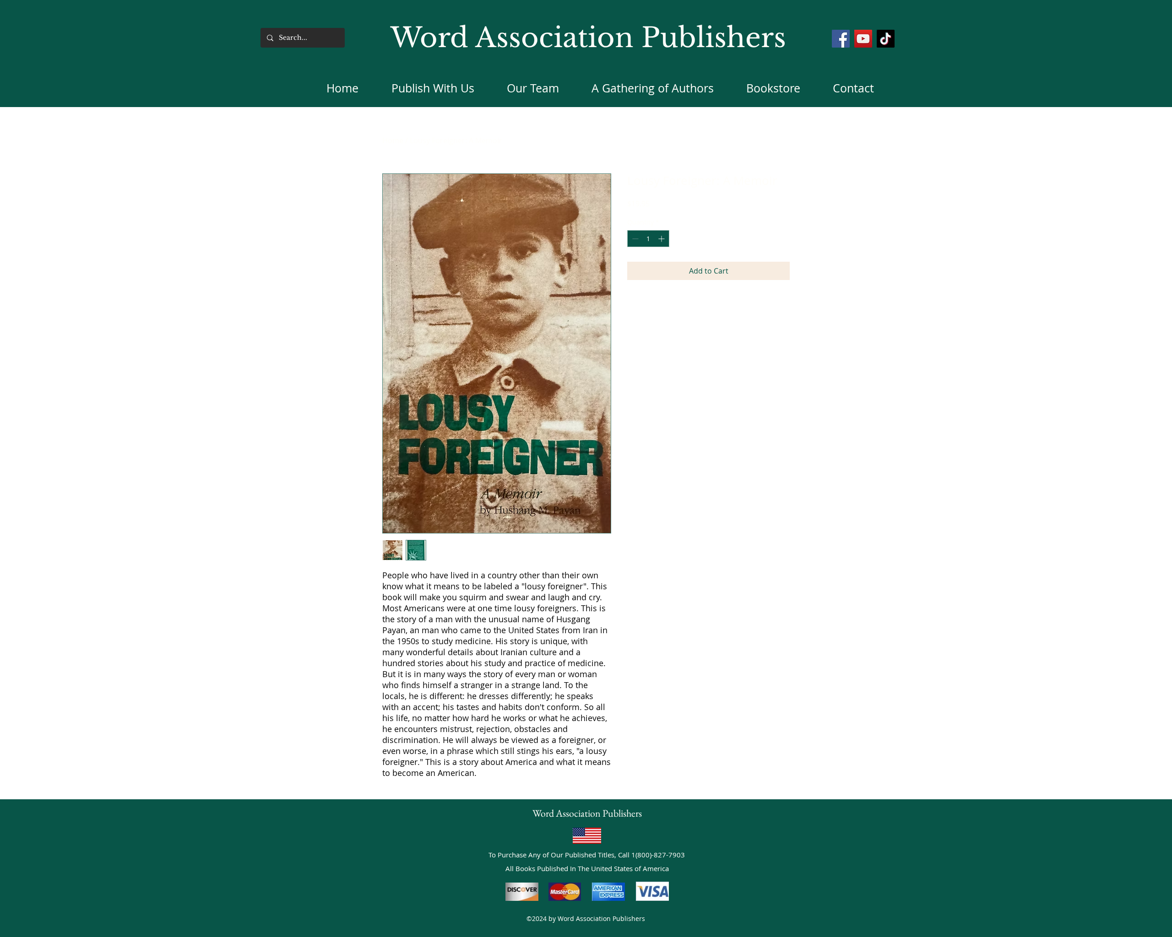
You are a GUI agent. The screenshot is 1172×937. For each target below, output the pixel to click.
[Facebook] (841, 39)
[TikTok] (886, 39)
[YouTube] (863, 39)
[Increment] (662, 239)
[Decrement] (634, 239)
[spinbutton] (648, 239)
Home (392, 140)
